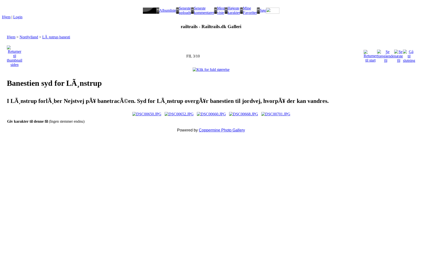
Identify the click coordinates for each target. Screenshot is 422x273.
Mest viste (221, 10)
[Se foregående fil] (385, 55)
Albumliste (167, 10)
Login (17, 17)
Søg (263, 10)
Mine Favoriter (250, 10)
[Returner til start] (370, 55)
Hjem (6, 17)
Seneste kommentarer (204, 10)
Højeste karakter (234, 10)
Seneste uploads (185, 10)
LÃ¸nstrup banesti (56, 37)
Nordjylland (29, 37)
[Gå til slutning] (409, 55)
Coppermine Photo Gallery (222, 130)
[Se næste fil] (398, 55)
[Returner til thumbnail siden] (14, 55)
